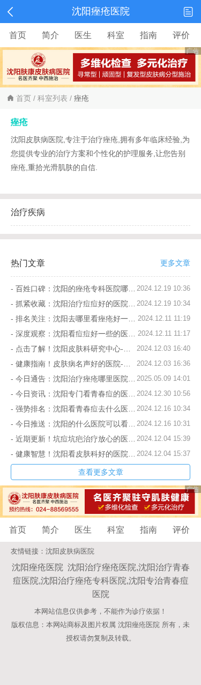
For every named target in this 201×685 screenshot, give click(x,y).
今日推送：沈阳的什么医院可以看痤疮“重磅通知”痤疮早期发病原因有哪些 (76, 423)
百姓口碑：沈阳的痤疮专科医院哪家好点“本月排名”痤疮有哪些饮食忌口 (76, 288)
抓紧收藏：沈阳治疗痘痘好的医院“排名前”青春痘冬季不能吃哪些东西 (76, 303)
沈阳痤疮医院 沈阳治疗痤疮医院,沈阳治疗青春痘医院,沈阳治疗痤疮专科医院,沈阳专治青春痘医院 (101, 581)
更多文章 (175, 263)
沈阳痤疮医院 (139, 625)
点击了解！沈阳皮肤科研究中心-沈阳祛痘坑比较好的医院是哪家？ (76, 348)
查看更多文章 (100, 472)
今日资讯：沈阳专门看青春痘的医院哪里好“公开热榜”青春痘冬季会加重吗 (76, 393)
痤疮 (81, 98)
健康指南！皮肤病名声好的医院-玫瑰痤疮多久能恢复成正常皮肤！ (76, 363)
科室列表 (53, 98)
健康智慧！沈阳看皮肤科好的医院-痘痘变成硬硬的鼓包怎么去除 (76, 454)
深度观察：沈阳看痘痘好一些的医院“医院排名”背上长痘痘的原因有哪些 (77, 333)
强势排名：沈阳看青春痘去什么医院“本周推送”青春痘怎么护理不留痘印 (76, 408)
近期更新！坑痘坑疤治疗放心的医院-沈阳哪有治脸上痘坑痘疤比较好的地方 (76, 438)
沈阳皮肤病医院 (70, 551)
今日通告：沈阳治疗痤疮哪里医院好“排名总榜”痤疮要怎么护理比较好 (76, 378)
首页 (23, 98)
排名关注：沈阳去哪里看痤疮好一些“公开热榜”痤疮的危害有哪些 (77, 318)
